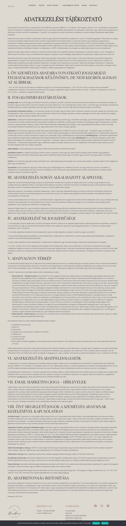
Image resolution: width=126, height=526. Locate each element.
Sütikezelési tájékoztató (73, 520)
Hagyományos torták (70, 5)
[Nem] (124, 523)
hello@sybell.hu (22, 377)
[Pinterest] (108, 506)
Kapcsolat (93, 5)
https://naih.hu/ (63, 473)
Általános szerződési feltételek (75, 516)
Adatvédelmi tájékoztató (73, 518)
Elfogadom (96, 523)
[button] (59, 5)
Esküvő (41, 5)
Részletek (105, 523)
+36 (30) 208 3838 (49, 511)
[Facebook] (95, 506)
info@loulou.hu (46, 513)
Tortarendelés (70, 511)
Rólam (84, 5)
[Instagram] (101, 506)
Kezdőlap (32, 5)
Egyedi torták (52, 5)
